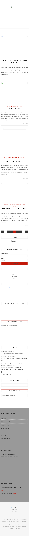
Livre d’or (3, 418)
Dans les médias (5, 425)
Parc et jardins (14, 108)
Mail (2, 490)
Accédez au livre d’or (6, 374)
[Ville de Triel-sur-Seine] (14, 293)
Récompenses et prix (6, 421)
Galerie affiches (5, 428)
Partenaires (4, 432)
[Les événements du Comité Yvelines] (14, 275)
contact (15, 493)
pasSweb (19, 521)
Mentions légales (5, 438)
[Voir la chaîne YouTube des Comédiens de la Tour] (14, 242)
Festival (6, 157)
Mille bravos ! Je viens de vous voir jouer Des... (12, 367)
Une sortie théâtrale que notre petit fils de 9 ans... (13, 363)
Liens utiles (4, 435)
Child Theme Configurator (16, 523)
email (2, 258)
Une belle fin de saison (14, 161)
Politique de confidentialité (7, 442)
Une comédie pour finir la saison (14, 209)
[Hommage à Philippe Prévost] (14, 334)
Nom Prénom (4, 253)
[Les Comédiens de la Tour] (14, 14)
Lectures (9, 106)
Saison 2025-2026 (14, 58)
